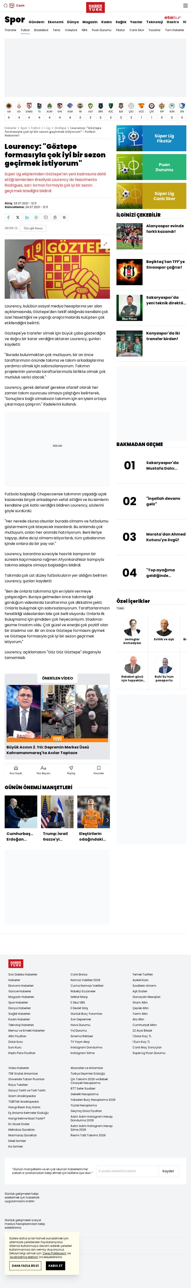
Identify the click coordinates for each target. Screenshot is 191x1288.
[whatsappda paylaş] (36, 217)
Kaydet (168, 1171)
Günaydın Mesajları (146, 997)
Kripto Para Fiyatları (21, 1053)
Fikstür (120, 30)
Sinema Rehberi (82, 1036)
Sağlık (121, 22)
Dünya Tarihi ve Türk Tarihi (26, 1090)
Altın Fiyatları (17, 1036)
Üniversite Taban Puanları (26, 1079)
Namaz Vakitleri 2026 (85, 980)
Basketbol (41, 30)
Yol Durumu (79, 1031)
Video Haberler (18, 1068)
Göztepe (60, 128)
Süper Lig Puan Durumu (149, 1053)
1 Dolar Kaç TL (142, 1036)
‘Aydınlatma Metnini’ (23, 1257)
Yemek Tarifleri (143, 974)
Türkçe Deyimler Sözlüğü (88, 1074)
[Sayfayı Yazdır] (55, 217)
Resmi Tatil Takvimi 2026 (88, 1135)
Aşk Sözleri (140, 991)
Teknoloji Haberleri (21, 1025)
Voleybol (71, 30)
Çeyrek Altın (141, 1008)
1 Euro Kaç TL (141, 1042)
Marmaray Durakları (22, 1135)
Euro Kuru (14, 1047)
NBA (84, 30)
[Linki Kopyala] (64, 217)
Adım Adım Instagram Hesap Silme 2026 (92, 1128)
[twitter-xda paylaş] (17, 217)
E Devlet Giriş (79, 1008)
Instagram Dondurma (86, 1047)
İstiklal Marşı (79, 997)
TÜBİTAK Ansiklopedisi (23, 1102)
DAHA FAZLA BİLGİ (25, 1266)
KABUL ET (55, 1266)
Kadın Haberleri (19, 1019)
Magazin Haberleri (21, 997)
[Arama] (5, 5)
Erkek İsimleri (17, 1141)
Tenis (56, 30)
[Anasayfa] (15, 963)
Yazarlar (154, 30)
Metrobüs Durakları (21, 1130)
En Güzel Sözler (18, 1124)
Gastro (173, 22)
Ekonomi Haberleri (21, 986)
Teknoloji (154, 22)
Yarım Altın (140, 1014)
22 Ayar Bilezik (142, 1031)
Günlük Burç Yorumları (86, 1014)
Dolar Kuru (15, 1042)
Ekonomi (55, 22)
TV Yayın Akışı (80, 1042)
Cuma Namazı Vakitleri (87, 986)
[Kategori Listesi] (185, 5)
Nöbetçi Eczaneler (83, 991)
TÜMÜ (120, 608)
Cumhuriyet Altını (145, 1025)
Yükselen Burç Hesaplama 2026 (93, 1100)
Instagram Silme (83, 1053)
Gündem (36, 22)
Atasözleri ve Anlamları (87, 1068)
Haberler (10, 128)
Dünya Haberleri (19, 1008)
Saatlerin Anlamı (144, 986)
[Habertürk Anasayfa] (95, 6)
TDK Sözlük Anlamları (23, 1074)
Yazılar (136, 22)
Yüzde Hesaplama (84, 1105)
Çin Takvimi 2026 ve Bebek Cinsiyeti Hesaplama (89, 1081)
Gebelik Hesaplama (85, 1094)
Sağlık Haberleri (19, 1014)
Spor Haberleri (18, 1002)
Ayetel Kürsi (140, 980)
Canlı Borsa (79, 974)
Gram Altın (140, 1002)
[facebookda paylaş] (8, 217)
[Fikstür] (151, 138)
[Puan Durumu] (151, 167)
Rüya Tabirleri (18, 1085)
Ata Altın (138, 1019)
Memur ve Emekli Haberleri (26, 1031)
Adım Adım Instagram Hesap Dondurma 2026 (92, 1118)
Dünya (73, 22)
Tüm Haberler (174, 30)
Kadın (106, 22)
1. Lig (47, 128)
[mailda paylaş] (45, 217)
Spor (15, 19)
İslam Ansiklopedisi (22, 1096)
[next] (107, 820)
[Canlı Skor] (151, 196)
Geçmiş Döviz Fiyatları (86, 1111)
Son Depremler (81, 1019)
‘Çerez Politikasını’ (54, 1253)
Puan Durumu (101, 30)
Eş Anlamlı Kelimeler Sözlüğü (28, 1113)
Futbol (25, 30)
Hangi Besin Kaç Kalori (24, 1107)
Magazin (90, 22)
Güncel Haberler (19, 991)
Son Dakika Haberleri (22, 974)
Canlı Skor (137, 30)
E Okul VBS (78, 1002)
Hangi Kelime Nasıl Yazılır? (26, 1118)
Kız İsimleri (15, 1146)
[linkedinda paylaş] (27, 217)
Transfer (10, 30)
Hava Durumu (80, 1025)
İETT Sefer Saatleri (83, 1088)
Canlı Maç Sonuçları (147, 1047)
